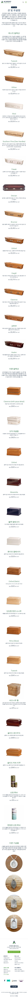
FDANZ (20, 992)
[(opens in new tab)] (8, 981)
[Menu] (26, 2)
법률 (17, 992)
